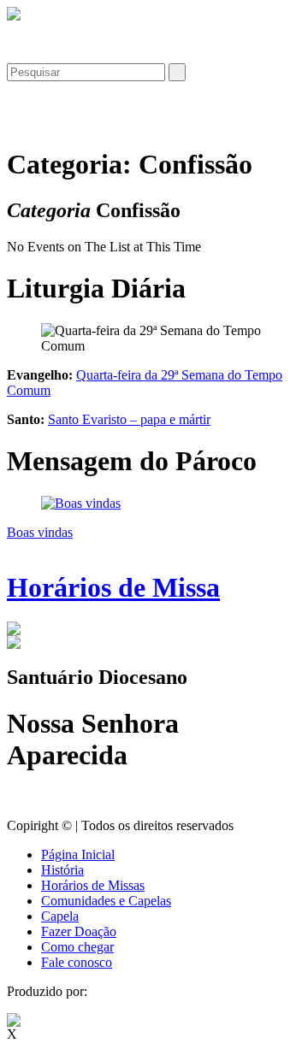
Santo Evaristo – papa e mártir (129, 419)
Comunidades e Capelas (106, 900)
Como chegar (77, 947)
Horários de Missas (93, 885)
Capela (60, 916)
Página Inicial (78, 854)
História (62, 870)
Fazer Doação (78, 931)
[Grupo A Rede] (14, 1022)
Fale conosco (76, 962)
